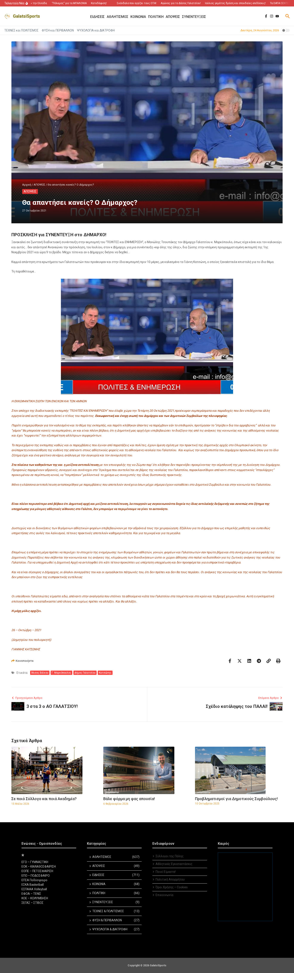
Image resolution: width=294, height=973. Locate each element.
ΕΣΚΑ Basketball (33, 884)
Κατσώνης (105, 672)
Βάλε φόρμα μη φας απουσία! (129, 798)
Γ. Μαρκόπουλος (61, 672)
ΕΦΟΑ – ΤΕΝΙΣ (31, 893)
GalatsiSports (26, 16)
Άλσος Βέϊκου (39, 672)
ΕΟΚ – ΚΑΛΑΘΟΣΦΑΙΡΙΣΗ (39, 866)
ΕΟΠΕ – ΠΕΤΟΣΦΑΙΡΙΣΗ (37, 871)
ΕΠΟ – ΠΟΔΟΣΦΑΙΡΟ (36, 875)
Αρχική (26, 184)
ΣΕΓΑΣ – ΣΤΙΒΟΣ (32, 902)
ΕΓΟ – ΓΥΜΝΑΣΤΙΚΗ (35, 862)
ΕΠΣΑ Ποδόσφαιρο (34, 880)
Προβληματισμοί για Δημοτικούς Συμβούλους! (236, 798)
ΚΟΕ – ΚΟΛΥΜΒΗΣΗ (35, 898)
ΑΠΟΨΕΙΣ (39, 184)
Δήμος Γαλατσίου (85, 672)
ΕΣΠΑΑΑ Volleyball (34, 889)
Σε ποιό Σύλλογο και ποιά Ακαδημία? (44, 798)
